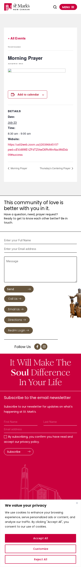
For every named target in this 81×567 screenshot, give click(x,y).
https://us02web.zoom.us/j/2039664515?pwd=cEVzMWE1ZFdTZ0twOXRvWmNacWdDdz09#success (38, 149)
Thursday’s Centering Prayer (55, 168)
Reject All (40, 559)
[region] (40, 533)
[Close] (77, 503)
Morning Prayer (18, 168)
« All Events (17, 38)
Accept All (40, 538)
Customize (40, 549)
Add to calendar (28, 94)
